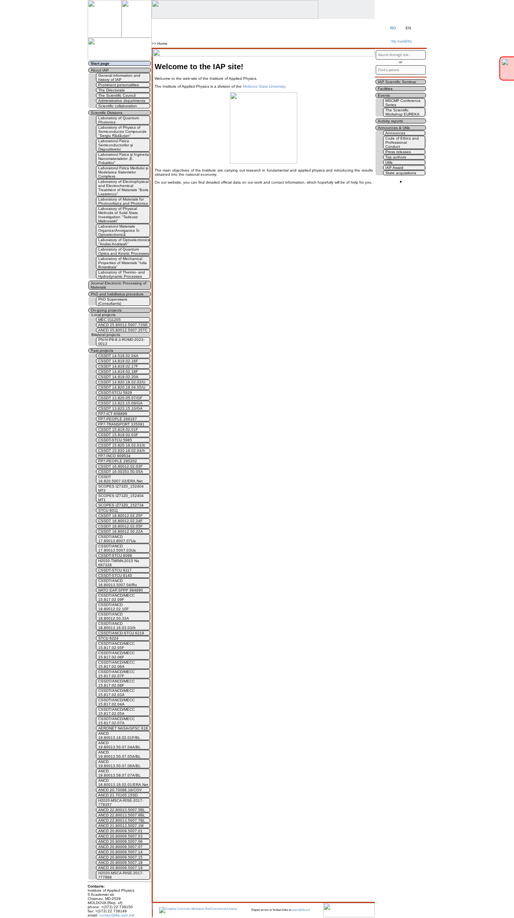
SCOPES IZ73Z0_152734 (121, 505)
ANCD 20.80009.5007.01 (120, 831)
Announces (395, 133)
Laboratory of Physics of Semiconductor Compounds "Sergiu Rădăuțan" (122, 131)
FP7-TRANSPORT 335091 (121, 424)
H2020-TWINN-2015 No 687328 (118, 563)
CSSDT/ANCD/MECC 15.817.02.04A (116, 702)
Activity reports (390, 121)
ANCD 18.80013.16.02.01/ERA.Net (123, 782)
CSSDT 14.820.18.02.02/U (121, 382)
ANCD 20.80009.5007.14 (120, 852)
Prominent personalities (118, 85)
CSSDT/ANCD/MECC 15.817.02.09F (116, 597)
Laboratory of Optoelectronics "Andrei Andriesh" (124, 242)
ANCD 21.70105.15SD (118, 795)
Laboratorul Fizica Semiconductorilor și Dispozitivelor (115, 145)
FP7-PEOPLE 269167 (117, 419)
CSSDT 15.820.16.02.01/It (121, 445)
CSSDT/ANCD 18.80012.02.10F (113, 607)
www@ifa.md (301, 910)
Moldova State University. (264, 86)
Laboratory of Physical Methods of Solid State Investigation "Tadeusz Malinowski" (118, 215)
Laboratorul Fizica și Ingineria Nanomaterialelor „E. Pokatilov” (123, 158)
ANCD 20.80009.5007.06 (120, 841)
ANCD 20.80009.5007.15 (120, 857)
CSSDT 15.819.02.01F (118, 429)
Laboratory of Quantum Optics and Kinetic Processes (123, 251)
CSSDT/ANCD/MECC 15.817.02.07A (116, 721)
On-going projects (106, 310)
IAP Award (394, 168)
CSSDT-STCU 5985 (115, 440)
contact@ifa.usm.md (116, 915)
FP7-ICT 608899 (112, 414)
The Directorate (111, 90)
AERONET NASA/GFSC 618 (123, 728)
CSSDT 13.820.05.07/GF (120, 398)
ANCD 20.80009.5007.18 (120, 862)
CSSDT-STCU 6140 (115, 575)
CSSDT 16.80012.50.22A (120, 531)
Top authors (395, 157)
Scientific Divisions (106, 113)
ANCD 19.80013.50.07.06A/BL (119, 764)
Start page (100, 63)
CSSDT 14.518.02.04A (118, 356)
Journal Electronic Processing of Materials (118, 285)
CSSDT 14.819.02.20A (118, 377)
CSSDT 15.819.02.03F (118, 435)
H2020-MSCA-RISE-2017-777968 (120, 875)
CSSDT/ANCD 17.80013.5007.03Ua (117, 548)
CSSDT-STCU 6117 (115, 570)
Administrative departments (121, 101)
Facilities (385, 89)
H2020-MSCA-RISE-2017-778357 (120, 802)
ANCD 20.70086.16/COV (120, 790)
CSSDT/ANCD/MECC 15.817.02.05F (116, 645)
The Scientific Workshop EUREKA (402, 112)
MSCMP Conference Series (403, 103)
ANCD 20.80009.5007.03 (120, 836)
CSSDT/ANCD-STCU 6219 (121, 633)
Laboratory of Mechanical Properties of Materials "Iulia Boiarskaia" (122, 263)
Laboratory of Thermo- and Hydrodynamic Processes (121, 274)
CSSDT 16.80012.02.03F (120, 466)
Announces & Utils (394, 128)
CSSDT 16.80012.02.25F (120, 516)
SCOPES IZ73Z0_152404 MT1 (121, 498)
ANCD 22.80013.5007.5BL (121, 810)
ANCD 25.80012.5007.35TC (123, 330)
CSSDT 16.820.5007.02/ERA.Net (120, 479)
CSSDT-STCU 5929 (115, 393)
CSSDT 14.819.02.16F (118, 361)
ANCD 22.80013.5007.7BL (121, 820)
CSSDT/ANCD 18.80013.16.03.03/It (116, 626)
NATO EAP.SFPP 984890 (120, 590)
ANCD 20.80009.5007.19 (120, 868)
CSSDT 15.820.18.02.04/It (121, 450)
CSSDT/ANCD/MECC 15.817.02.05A (116, 711)
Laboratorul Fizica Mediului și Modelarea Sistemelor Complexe (123, 172)
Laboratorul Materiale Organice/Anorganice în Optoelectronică (119, 230)
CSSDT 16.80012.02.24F (120, 521)
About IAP (100, 70)
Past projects (102, 350)
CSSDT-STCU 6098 (115, 555)
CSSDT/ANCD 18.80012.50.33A (113, 616)
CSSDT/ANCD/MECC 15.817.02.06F (116, 655)
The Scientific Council (116, 95)
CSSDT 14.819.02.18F (118, 371)
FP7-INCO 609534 (114, 456)
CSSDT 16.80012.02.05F (120, 526)
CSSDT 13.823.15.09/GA (120, 403)
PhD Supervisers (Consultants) (112, 301)
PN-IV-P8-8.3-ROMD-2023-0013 (121, 341)
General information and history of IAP (119, 77)
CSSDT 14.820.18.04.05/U (121, 387)
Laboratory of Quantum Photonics (118, 120)
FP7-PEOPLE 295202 (117, 461)
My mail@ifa (400, 41)
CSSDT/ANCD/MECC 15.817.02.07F (116, 674)
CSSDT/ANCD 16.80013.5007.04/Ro (117, 583)
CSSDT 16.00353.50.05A (120, 472)
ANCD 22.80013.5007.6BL (121, 815)
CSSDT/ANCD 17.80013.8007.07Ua (117, 539)
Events (384, 95)
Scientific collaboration (117, 106)
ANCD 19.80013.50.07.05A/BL (119, 754)
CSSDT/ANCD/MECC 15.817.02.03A (116, 692)
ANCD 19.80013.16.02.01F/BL (119, 735)
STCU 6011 (108, 510)
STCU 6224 (108, 638)
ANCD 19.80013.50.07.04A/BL (119, 745)
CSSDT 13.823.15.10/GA (120, 408)
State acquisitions (400, 173)
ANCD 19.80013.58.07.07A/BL (119, 773)
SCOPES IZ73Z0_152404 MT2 (121, 488)
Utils (388, 162)
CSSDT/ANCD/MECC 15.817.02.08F (116, 683)
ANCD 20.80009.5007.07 (120, 847)
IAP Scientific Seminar (397, 82)
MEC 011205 (109, 320)
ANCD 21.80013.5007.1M (120, 826)
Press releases (398, 152)
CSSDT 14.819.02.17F (118, 366)
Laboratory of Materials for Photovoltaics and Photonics (123, 201)
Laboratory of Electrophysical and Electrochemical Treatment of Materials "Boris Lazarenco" (123, 187)
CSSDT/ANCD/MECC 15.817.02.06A (116, 664)
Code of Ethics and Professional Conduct (402, 142)
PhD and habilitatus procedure (117, 294)
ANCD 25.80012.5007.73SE (123, 325)
